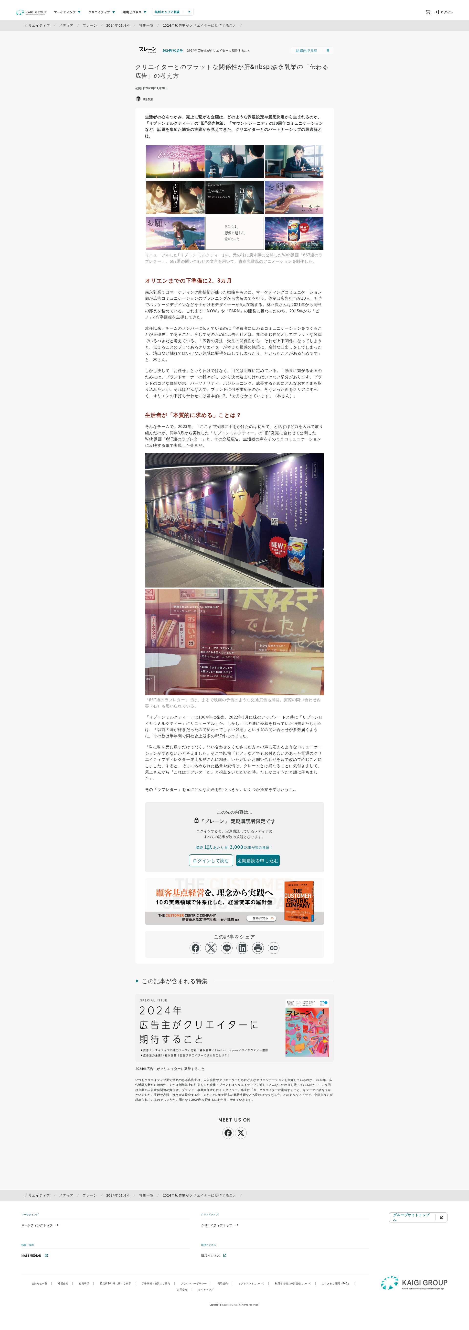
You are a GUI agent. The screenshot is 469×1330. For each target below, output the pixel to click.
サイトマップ (206, 1289)
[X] (241, 1132)
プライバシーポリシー (196, 1283)
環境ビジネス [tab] (132, 12)
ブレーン (90, 25)
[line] (226, 948)
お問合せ (184, 1289)
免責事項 (86, 1283)
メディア (66, 25)
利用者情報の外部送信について (295, 1283)
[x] (211, 948)
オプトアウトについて (253, 1283)
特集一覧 (146, 25)
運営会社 (65, 1283)
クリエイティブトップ (216, 1225)
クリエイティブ (37, 25)
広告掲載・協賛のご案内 (158, 1283)
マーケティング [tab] (65, 12)
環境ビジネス (210, 1255)
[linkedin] (242, 948)
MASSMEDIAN (31, 1255)
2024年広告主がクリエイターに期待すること (199, 25)
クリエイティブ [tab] (99, 12)
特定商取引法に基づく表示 (118, 1283)
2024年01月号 (118, 25)
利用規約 (225, 1283)
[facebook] (195, 948)
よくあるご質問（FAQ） (338, 1283)
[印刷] (258, 948)
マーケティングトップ (37, 1225)
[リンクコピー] (273, 948)
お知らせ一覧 (42, 1283)
